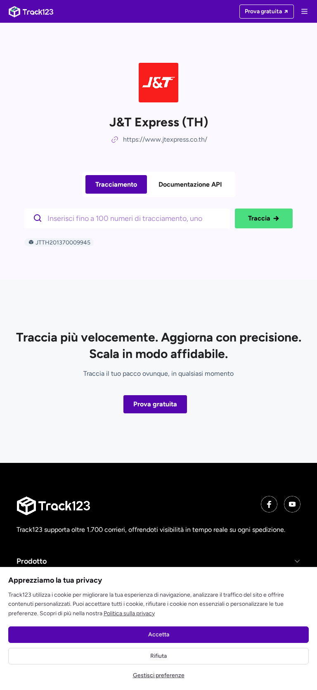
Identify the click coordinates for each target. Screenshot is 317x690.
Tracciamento (116, 184)
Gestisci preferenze (159, 675)
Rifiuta (158, 655)
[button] (158, 561)
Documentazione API (190, 184)
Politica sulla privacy (129, 613)
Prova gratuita (155, 404)
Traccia (259, 218)
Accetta (158, 634)
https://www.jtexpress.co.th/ (165, 139)
